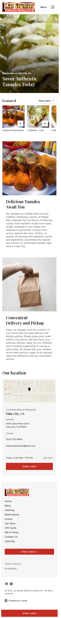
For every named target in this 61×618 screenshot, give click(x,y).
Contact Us (11, 536)
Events (8, 518)
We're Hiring (11, 532)
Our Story (10, 523)
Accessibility (11, 568)
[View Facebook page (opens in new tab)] (6, 584)
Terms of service (13, 563)
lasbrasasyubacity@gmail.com (20, 446)
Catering (9, 510)
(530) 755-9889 (14, 440)
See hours (48, 457)
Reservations (12, 514)
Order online (29, 466)
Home (8, 501)
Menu (43, 7)
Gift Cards (10, 527)
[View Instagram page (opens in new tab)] (11, 584)
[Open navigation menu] (53, 7)
